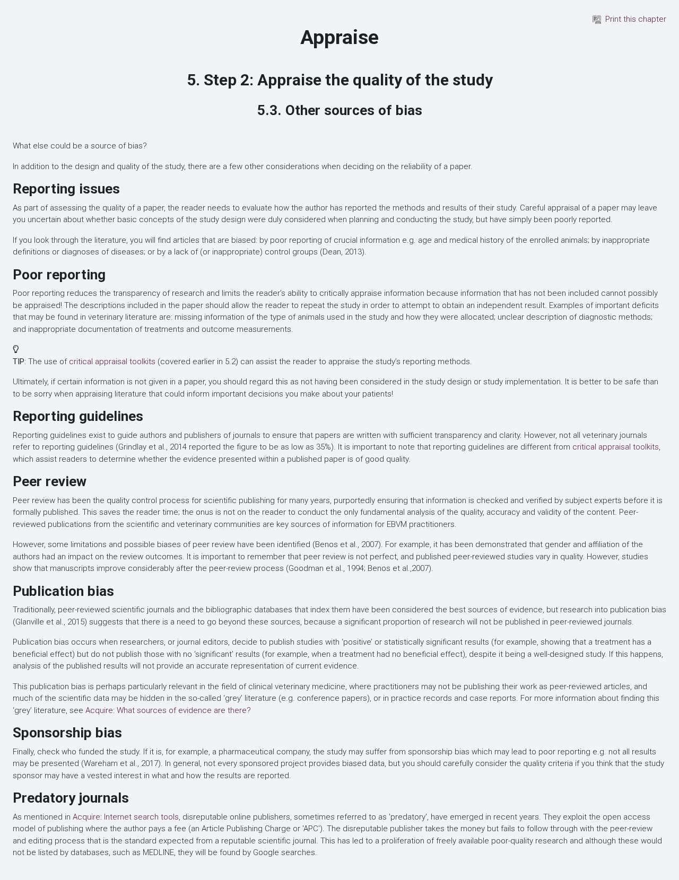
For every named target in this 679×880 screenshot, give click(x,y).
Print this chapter (635, 19)
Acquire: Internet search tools (126, 817)
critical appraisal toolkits (112, 361)
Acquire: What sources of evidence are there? (168, 710)
